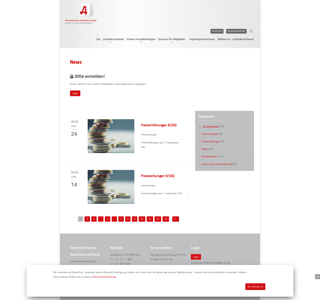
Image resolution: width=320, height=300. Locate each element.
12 (158, 219)
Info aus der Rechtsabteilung (217, 164)
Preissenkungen (210, 134)
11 (150, 219)
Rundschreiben (210, 156)
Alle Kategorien (210, 126)
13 (166, 219)
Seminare (217, 31)
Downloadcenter (236, 31)
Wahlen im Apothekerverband (235, 39)
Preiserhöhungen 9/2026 (159, 125)
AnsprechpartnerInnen (201, 39)
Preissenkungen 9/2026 (157, 176)
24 (175, 219)
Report (205, 149)
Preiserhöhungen (211, 141)
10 (142, 219)
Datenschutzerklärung (104, 277)
